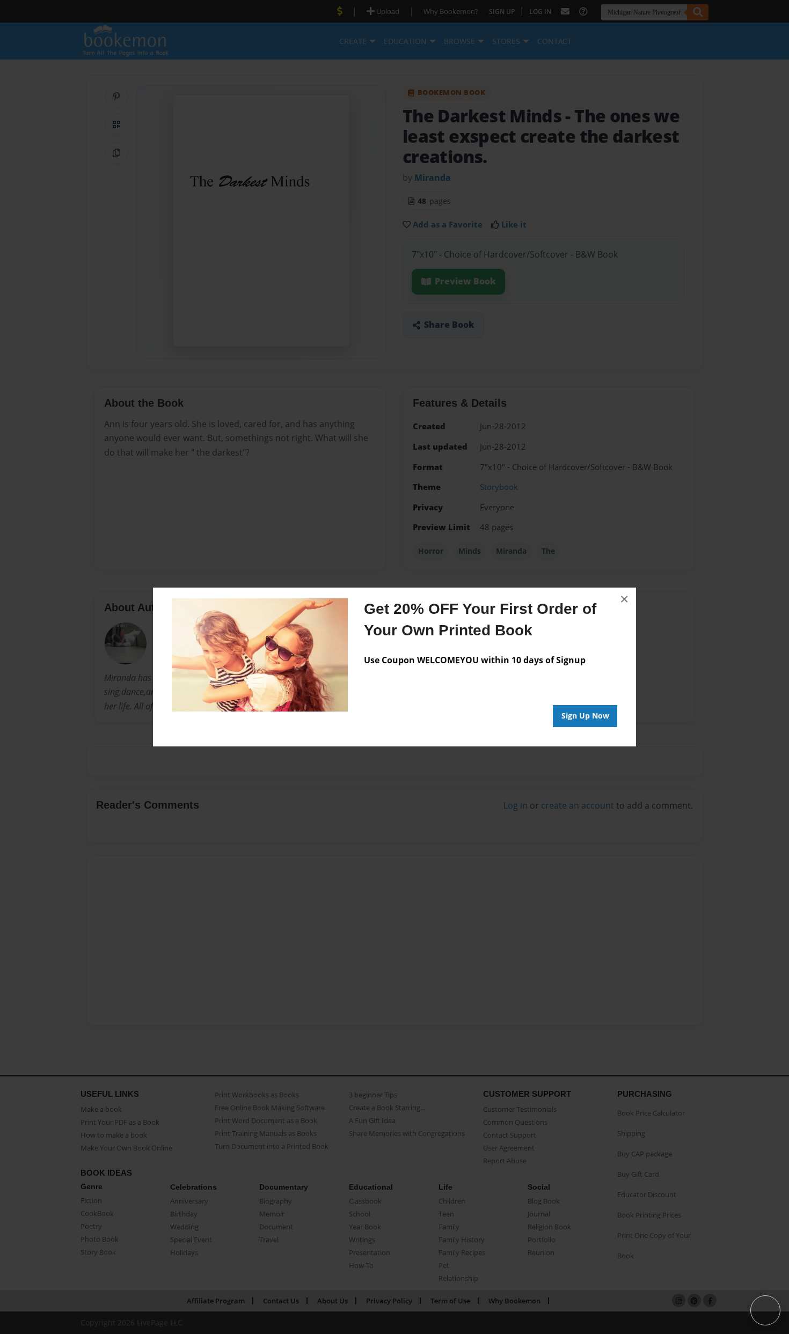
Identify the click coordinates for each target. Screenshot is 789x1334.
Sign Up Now (585, 715)
